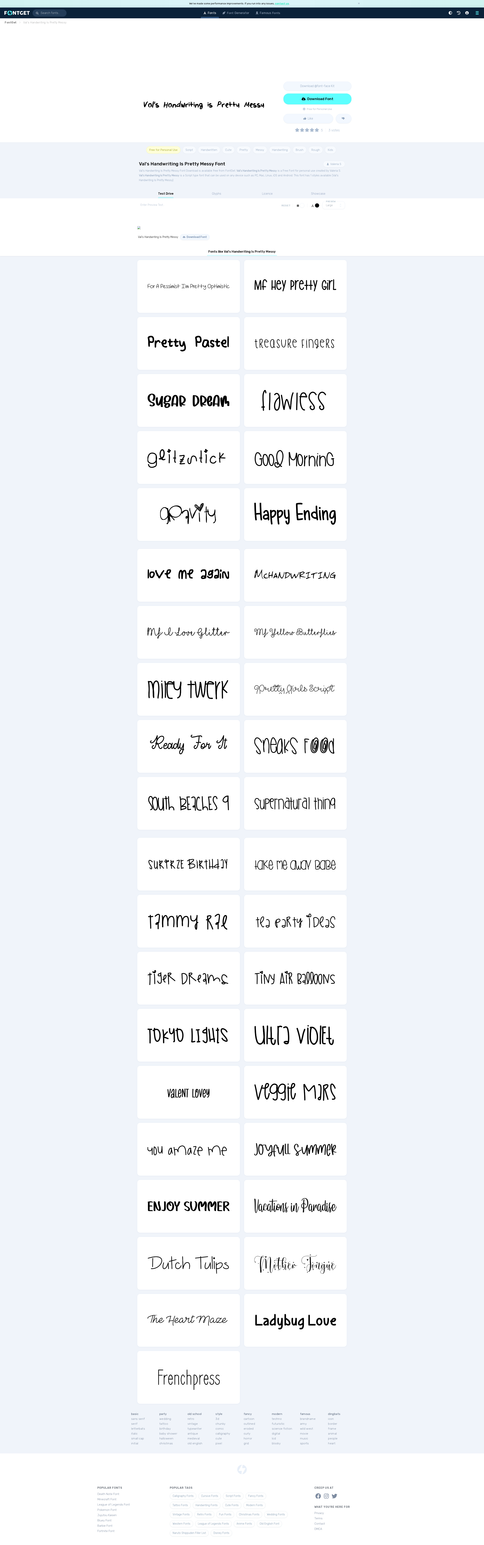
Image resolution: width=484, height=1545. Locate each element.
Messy (260, 150)
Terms (318, 1518)
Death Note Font (108, 1494)
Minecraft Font (106, 1499)
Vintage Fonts (181, 1514)
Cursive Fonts (209, 1496)
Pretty (244, 150)
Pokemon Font (107, 1510)
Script (189, 150)
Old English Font (269, 1523)
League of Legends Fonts (213, 1523)
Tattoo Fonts (180, 1505)
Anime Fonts (244, 1523)
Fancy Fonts (255, 1496)
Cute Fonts (232, 1505)
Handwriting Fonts (206, 1505)
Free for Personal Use (163, 150)
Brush (299, 150)
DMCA (318, 1529)
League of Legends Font (113, 1504)
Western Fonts (181, 1523)
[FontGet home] (16, 13)
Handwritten (209, 150)
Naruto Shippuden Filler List (189, 1533)
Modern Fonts (254, 1505)
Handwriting (280, 150)
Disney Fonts (221, 1533)
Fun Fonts (225, 1514)
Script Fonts (233, 1496)
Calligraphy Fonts (183, 1496)
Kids (330, 150)
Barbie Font (104, 1525)
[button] (451, 13)
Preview (331, 201)
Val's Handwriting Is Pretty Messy (257, 170)
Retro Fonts (204, 1514)
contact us (282, 3)
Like (310, 118)
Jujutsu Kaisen (107, 1515)
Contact (319, 1523)
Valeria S (335, 164)
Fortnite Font (106, 1531)
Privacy (319, 1513)
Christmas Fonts (249, 1514)
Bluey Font (104, 1520)
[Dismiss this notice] (359, 3)
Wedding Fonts (276, 1514)
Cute (228, 150)
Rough (315, 150)
